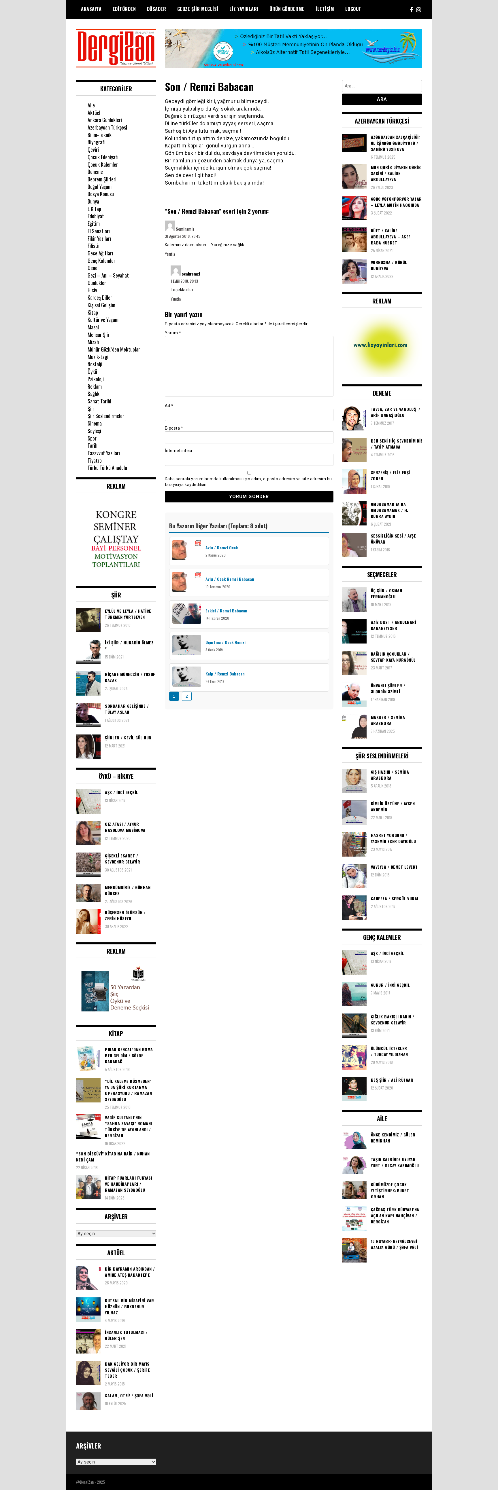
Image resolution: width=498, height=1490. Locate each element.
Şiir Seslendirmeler (106, 416)
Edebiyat (96, 216)
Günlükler (97, 282)
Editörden (124, 8)
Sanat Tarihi (99, 401)
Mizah (93, 342)
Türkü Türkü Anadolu (107, 467)
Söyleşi (94, 430)
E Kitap (94, 208)
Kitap (93, 312)
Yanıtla (170, 254)
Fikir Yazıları (99, 238)
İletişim (325, 8)
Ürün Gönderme (287, 8)
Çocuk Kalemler (103, 164)
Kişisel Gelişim (101, 305)
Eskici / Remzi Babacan (226, 611)
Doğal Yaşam (100, 186)
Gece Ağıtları (100, 253)
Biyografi (96, 142)
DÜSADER (156, 8)
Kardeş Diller (100, 297)
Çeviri (93, 149)
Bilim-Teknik (100, 134)
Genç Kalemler (101, 260)
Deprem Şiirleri (102, 179)
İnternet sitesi (178, 450)
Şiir (91, 408)
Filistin (94, 245)
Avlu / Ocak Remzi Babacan (229, 579)
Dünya (93, 201)
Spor (92, 438)
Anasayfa (91, 8)
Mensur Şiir (99, 334)
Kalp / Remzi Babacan (225, 674)
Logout (353, 8)
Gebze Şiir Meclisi (197, 8)
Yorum (173, 333)
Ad (169, 405)
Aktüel (94, 112)
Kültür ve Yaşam (103, 319)
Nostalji (95, 364)
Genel (93, 268)
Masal (93, 327)
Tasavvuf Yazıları (104, 453)
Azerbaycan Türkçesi (107, 127)
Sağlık (93, 393)
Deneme (95, 171)
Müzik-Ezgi (98, 356)
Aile (91, 105)
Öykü (92, 371)
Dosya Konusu (101, 194)
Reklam (95, 386)
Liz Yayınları (244, 8)
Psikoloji (96, 379)
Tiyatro (95, 460)
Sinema (95, 423)
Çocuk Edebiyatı (103, 157)
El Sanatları (99, 231)
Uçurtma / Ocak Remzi (225, 642)
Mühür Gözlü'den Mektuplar (114, 349)
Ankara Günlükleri (105, 120)
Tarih (92, 445)
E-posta (174, 428)
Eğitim (94, 223)
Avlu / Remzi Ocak (221, 547)
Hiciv (92, 290)
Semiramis (185, 229)
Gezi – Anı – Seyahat (108, 275)
